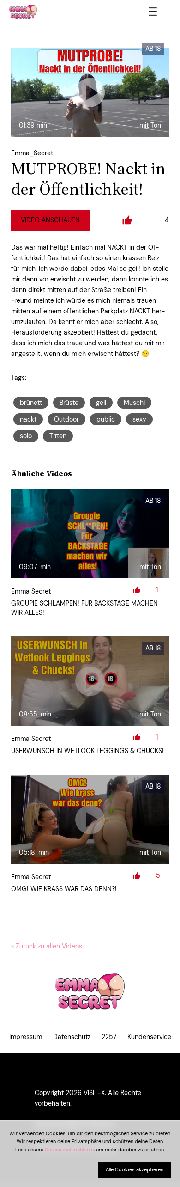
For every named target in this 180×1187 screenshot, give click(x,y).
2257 (109, 1037)
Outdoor (66, 419)
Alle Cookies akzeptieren (134, 1169)
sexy (139, 419)
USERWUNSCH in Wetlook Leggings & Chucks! (87, 750)
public (105, 419)
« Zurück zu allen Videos (46, 946)
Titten (57, 436)
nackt (28, 419)
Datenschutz (71, 1037)
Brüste (69, 402)
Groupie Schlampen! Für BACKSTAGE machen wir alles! (84, 608)
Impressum (25, 1037)
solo (26, 436)
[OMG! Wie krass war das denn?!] (90, 819)
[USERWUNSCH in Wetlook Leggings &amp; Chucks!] (90, 680)
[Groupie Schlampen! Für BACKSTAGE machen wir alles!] (90, 533)
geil (101, 402)
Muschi (134, 402)
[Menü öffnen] (153, 11)
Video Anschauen (50, 220)
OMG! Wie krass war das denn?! (64, 889)
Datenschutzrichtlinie (69, 1149)
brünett (31, 402)
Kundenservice (149, 1037)
